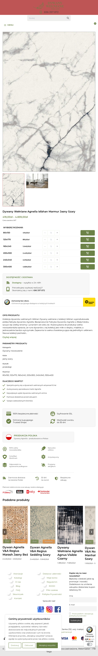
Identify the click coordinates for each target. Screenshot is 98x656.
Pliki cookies (52, 590)
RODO (52, 586)
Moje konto (52, 578)
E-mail (72, 605)
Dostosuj (15, 645)
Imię (71, 596)
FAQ (18, 590)
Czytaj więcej (9, 337)
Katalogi (18, 578)
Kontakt (18, 598)
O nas (18, 582)
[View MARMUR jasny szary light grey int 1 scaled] (37, 181)
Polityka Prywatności (52, 594)
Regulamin (52, 582)
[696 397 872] (49, 12)
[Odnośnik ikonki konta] (87, 25)
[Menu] (93, 626)
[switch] (89, 644)
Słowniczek (18, 594)
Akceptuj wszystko (47, 645)
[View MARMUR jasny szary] (13, 190)
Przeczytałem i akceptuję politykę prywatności (81, 615)
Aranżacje (18, 574)
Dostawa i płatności (52, 574)
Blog (18, 586)
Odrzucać (29, 645)
